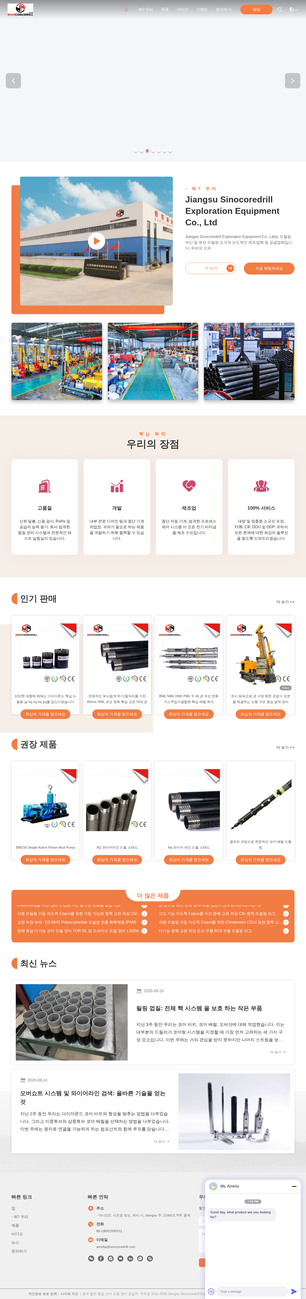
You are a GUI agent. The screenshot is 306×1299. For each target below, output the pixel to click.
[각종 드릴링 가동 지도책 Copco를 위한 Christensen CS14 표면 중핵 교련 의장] (286, 914)
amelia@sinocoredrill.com (115, 1247)
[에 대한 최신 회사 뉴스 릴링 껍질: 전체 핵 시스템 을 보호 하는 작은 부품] (72, 1022)
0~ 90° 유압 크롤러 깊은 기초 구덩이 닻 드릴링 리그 (202, 931)
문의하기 (223, 9)
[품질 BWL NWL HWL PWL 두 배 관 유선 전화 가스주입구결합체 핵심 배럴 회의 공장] (189, 654)
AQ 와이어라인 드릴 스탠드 (117, 847)
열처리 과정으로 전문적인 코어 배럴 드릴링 (260, 844)
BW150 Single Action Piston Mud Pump (45, 847)
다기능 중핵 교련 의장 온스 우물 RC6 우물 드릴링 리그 (205, 922)
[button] (135, 150)
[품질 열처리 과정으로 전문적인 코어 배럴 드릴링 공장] (261, 800)
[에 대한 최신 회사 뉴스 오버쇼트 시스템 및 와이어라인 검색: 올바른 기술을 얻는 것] (234, 1111)
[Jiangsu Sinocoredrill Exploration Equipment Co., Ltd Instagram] (110, 1260)
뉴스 (15, 1243)
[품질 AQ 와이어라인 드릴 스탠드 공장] (117, 800)
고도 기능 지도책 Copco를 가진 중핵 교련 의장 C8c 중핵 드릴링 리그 (217, 905)
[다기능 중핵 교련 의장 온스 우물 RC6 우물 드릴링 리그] (286, 922)
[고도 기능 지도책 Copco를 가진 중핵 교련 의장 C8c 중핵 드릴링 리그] (286, 905)
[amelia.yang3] (150, 1260)
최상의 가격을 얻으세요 (45, 714)
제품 (165, 9)
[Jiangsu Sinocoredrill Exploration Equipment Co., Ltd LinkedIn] (130, 1260)
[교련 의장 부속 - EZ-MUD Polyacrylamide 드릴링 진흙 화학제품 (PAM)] (144, 914)
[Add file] (211, 1291)
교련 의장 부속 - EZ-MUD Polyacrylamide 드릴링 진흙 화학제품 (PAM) (76, 914)
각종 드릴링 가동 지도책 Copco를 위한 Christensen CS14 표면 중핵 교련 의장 (221, 914)
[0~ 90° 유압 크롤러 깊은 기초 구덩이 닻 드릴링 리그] (286, 931)
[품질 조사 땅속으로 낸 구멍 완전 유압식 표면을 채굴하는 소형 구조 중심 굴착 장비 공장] (261, 654)
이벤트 (202, 9)
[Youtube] (120, 1260)
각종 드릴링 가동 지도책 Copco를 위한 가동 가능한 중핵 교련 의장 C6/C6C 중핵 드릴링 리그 (79, 905)
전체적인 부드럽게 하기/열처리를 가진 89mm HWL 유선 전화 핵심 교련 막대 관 (117, 699)
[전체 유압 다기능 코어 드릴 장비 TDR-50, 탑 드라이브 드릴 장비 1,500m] (144, 922)
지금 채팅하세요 (269, 268)
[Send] (294, 1291)
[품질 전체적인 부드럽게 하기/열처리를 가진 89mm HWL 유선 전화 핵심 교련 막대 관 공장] (117, 654)
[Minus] (294, 1186)
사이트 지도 (69, 1294)
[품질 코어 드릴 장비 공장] (153, 160)
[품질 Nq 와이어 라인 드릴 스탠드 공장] (189, 800)
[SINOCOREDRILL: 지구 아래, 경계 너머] (96, 241)
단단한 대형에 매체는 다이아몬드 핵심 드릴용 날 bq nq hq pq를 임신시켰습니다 (45, 699)
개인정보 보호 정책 (42, 1294)
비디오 (182, 9)
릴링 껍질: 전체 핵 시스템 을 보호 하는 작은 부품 (199, 1008)
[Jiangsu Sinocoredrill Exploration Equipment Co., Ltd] (20, 10)
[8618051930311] (140, 1260)
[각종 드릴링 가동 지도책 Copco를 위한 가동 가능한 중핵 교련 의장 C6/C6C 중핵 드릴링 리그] (144, 905)
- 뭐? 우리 (144, 9)
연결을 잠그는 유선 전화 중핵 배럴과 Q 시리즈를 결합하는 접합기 (72, 931)
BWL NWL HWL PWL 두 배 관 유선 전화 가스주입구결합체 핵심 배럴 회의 (189, 699)
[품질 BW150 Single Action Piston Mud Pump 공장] (45, 800)
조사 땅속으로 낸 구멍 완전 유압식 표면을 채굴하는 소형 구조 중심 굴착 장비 (260, 699)
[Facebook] (101, 1260)
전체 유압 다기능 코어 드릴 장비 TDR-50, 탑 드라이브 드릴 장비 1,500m (78, 922)
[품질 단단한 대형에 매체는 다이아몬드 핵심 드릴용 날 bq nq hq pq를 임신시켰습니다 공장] (45, 654)
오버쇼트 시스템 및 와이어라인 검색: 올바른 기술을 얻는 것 (93, 1097)
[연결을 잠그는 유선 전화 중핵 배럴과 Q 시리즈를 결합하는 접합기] (144, 931)
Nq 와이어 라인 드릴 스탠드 (189, 847)
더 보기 (211, 268)
